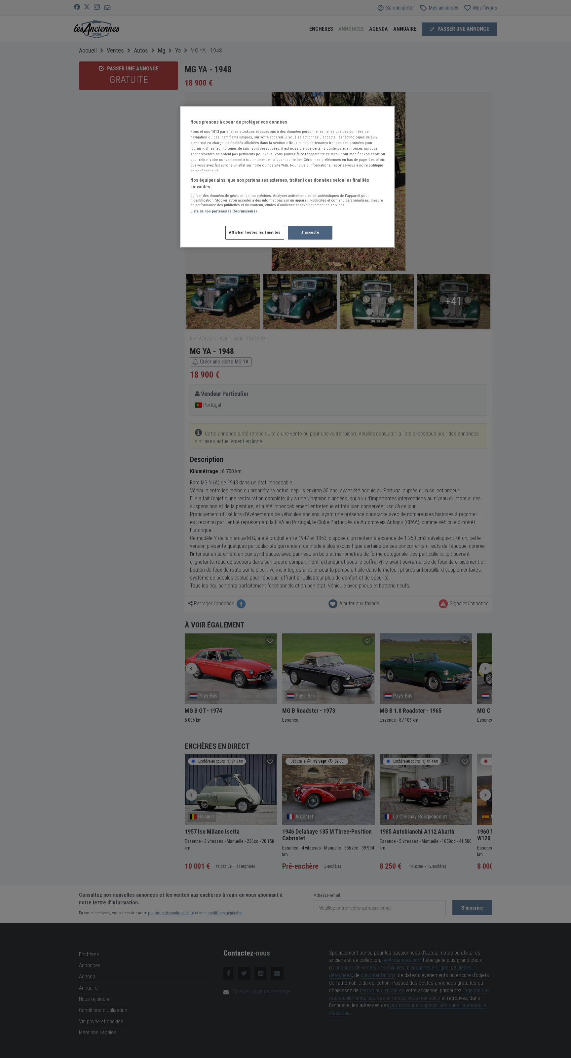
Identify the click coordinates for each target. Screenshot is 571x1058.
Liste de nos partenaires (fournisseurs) (223, 211)
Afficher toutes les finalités (255, 232)
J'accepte (310, 232)
